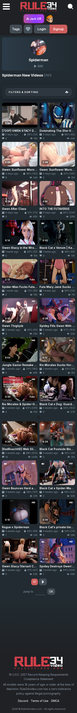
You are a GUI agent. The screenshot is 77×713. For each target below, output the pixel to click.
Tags (16, 29)
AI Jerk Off (33, 18)
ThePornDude (50, 18)
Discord (23, 700)
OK (51, 591)
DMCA (55, 700)
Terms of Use (39, 700)
